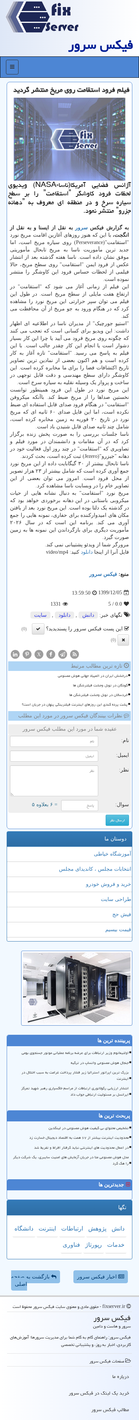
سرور (81, 227)
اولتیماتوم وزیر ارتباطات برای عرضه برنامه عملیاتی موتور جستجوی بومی (75, 1053)
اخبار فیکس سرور (97, 1277)
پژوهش (97, 1228)
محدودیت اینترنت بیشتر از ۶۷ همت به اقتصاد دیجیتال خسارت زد (79, 1137)
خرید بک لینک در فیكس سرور (99, 1393)
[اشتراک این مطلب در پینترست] (27, 654)
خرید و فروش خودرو (108, 884)
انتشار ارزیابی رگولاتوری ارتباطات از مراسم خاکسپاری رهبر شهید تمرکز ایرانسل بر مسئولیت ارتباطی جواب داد (75, 1091)
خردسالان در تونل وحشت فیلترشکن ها (98, 695)
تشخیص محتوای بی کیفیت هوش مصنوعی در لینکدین (89, 1128)
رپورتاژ (93, 1245)
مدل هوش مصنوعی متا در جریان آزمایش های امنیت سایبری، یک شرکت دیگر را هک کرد (71, 1160)
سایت (40, 615)
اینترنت (47, 1228)
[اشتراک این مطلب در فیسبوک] (51, 654)
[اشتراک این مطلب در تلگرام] (62, 654)
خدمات (116, 1245)
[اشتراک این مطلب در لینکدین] (15, 654)
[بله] (38, 628)
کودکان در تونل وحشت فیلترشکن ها (100, 685)
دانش (88, 615)
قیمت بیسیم (118, 929)
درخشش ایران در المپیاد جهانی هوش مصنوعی (93, 675)
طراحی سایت (116, 899)
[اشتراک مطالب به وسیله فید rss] (74, 654)
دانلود (87, 552)
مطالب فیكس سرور (110, 1409)
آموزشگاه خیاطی (112, 854)
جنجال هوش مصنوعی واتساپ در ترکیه (100, 1062)
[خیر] (123, 639)
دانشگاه (23, 1228)
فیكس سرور (100, 45)
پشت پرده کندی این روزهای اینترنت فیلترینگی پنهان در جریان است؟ (75, 704)
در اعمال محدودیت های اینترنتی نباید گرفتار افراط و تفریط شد (81, 1147)
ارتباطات (72, 1228)
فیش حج (121, 914)
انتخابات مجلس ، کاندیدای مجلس (95, 869)
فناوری (71, 1245)
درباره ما (120, 1376)
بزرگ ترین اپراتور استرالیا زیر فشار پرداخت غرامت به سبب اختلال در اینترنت (75, 1075)
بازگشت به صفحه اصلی (31, 1280)
